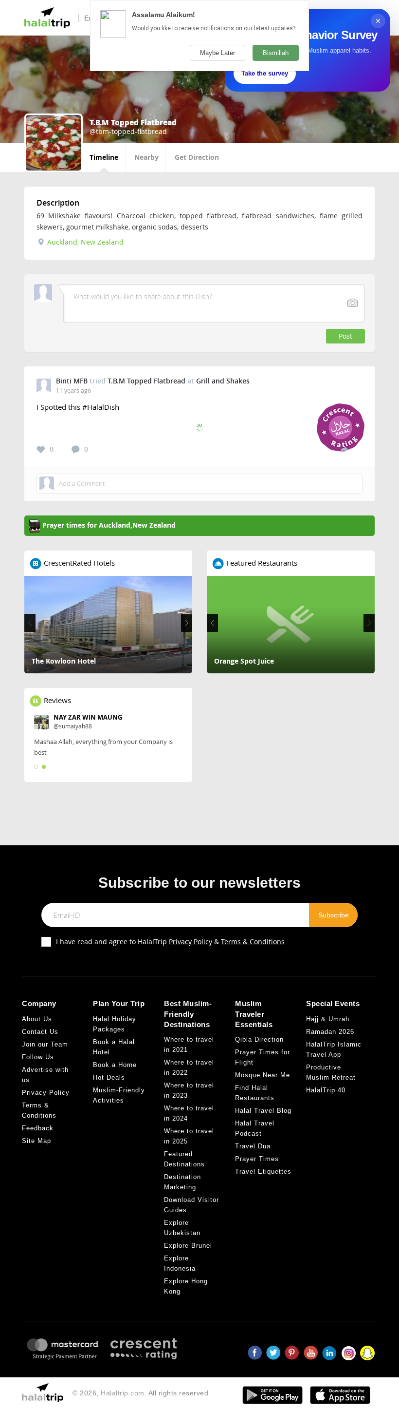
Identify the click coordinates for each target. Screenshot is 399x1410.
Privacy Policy (190, 941)
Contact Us (40, 1031)
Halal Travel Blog (263, 1110)
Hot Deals (109, 1077)
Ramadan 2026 (330, 1031)
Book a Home (115, 1064)
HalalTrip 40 (325, 1090)
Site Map (36, 1140)
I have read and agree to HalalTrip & (170, 941)
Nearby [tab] (146, 157)
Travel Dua (253, 1146)
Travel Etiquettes (263, 1171)
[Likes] (40, 449)
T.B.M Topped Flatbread (146, 380)
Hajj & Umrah (327, 1019)
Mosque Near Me (262, 1075)
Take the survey (264, 73)
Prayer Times (257, 1158)
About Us (37, 1019)
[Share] (344, 449)
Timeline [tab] (104, 157)
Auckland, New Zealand (84, 242)
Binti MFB (72, 380)
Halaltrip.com (123, 1393)
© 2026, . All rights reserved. (142, 1393)
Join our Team (45, 1044)
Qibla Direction (259, 1039)
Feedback (38, 1128)
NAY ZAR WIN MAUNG (88, 717)
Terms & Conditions (253, 941)
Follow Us (38, 1057)
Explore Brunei (188, 1245)
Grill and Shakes (223, 380)
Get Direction (197, 157)
